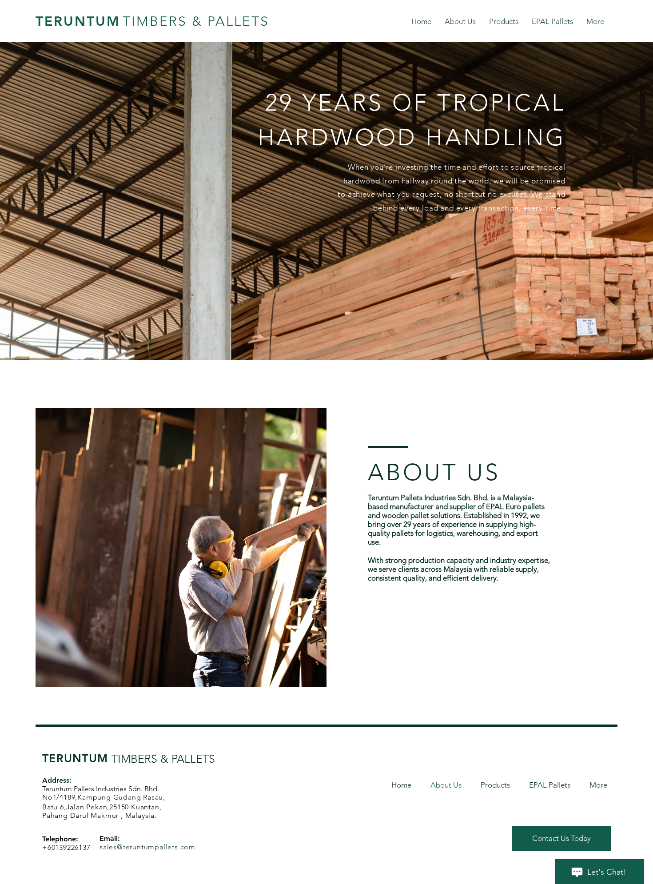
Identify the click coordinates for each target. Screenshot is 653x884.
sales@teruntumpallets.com (147, 847)
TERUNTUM (78, 21)
